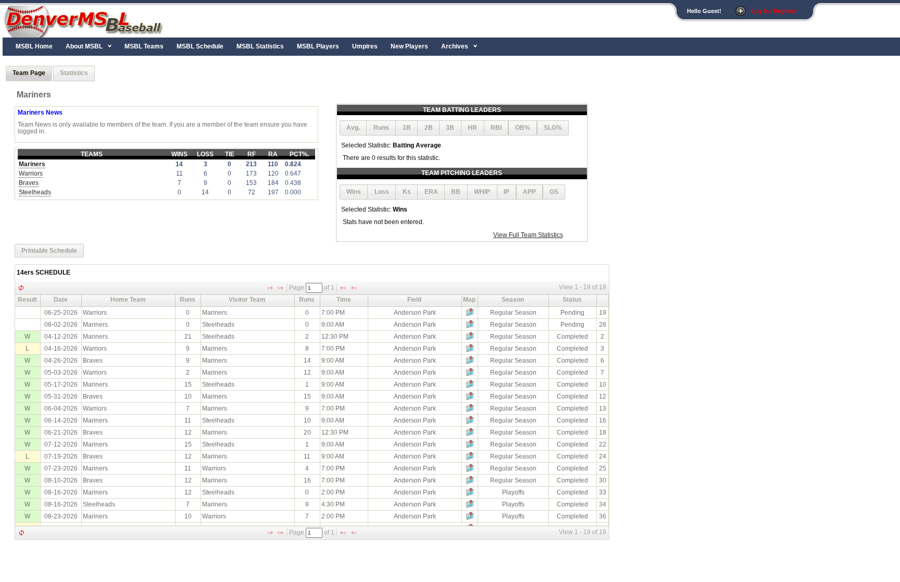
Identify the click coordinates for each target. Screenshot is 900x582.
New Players (409, 46)
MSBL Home (34, 46)
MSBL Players (318, 46)
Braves (29, 183)
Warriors (31, 173)
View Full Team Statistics (528, 235)
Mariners (32, 164)
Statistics (74, 73)
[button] (353, 127)
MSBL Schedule (200, 46)
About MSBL (84, 46)
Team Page (28, 73)
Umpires (365, 46)
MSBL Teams (144, 46)
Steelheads (35, 192)
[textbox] (314, 288)
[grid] (312, 421)
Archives (454, 46)
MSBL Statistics (260, 46)
